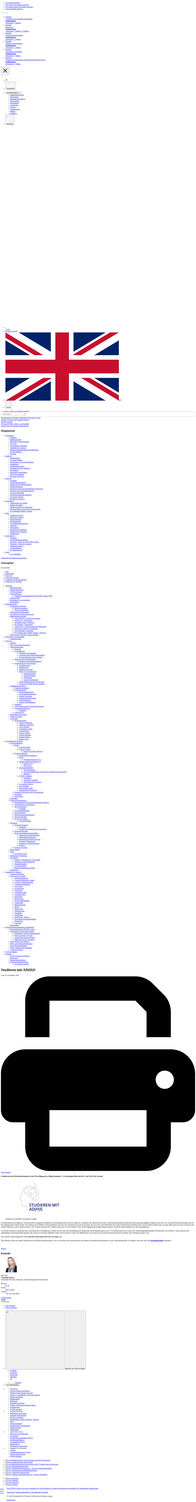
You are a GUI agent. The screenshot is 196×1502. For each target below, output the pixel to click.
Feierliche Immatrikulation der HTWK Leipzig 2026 (33, 596)
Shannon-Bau (19, 911)
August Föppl (24, 731)
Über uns (13, 444)
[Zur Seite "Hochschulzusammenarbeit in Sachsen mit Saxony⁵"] (17, 1472)
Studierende (14, 97)
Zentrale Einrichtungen (18, 800)
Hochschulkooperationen (19, 540)
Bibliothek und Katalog (18, 1413)
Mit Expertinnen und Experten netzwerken (25, 509)
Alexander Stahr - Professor (24, 622)
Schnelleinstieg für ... (13, 93)
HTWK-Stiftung (16, 1456)
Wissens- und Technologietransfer (22, 491)
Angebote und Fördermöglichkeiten (32, 655)
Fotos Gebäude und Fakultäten (21, 948)
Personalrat (14, 858)
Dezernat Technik (21, 848)
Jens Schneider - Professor (24, 631)
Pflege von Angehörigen (28, 672)
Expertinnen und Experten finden (22, 931)
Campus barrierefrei (17, 874)
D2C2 (21, 758)
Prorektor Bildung (21, 753)
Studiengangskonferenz (27, 698)
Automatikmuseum (21, 878)
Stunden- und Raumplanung (29, 843)
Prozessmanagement (26, 692)
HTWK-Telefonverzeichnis (20, 956)
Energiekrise (14, 602)
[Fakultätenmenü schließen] (5, 71)
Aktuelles (13, 438)
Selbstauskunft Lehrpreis (32, 782)
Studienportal (15, 1444)
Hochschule (9, 436)
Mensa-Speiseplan (16, 1397)
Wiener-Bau (19, 921)
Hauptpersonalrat (21, 864)
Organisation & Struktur (18, 446)
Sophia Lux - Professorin (23, 620)
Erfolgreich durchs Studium (20, 468)
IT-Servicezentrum (21, 819)
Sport (12, 1422)
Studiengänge (15, 458)
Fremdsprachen (15, 521)
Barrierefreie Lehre (26, 788)
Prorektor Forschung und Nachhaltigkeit (29, 792)
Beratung (27, 774)
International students (17, 99)
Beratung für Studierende (19, 1434)
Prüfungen (13, 1401)
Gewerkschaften (20, 866)
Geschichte (14, 719)
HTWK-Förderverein (17, 1454)
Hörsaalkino (14, 528)
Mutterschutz (23, 667)
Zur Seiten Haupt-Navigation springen (19, 7)
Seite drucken (10, 1306)
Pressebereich (15, 1407)
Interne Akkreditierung (27, 702)
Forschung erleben (16, 497)
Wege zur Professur (21, 610)
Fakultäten (13, 798)
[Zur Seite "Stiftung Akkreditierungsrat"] (26, 1475)
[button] (10, 86)
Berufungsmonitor (21, 608)
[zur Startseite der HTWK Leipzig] (15, 424)
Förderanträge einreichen (28, 755)
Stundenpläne (15, 1399)
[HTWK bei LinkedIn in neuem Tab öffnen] (11, 1480)
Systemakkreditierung (22, 708)
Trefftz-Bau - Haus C (22, 917)
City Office (19, 886)
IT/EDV (22, 845)
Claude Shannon (25, 735)
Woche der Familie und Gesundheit (31, 684)
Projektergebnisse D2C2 (32, 760)
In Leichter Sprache (22, 964)
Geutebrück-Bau (20, 893)
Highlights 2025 (16, 588)
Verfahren (22, 710)
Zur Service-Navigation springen (17, 5)
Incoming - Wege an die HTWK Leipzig (24, 542)
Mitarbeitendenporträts (18, 616)
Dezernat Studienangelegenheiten (26, 833)
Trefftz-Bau (19, 915)
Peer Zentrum (24, 786)
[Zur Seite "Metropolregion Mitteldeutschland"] (21, 1470)
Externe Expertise (25, 696)
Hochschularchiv (21, 807)
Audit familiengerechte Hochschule (31, 682)
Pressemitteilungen (16, 590)
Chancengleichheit (16, 647)
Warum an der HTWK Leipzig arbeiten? (24, 635)
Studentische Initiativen (18, 530)
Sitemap (45, 1492)
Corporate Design (16, 950)
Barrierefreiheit (36, 1492)
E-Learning (14, 1436)
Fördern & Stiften (16, 505)
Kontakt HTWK (11, 331)
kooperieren (9, 501)
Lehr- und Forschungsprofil (20, 645)
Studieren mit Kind (26, 670)
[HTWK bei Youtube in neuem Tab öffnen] (11, 1485)
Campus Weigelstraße (22, 884)
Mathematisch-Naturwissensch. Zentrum (24, 1420)
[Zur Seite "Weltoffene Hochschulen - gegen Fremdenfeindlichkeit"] (28, 1468)
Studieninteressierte (17, 95)
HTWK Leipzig (6, 422)
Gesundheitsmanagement (19, 523)
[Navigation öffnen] (2, 76)
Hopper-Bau (19, 899)
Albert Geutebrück (25, 723)
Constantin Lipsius (25, 729)
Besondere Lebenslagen (18, 472)
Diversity (18, 649)
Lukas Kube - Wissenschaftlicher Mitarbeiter (30, 627)
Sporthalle (18, 913)
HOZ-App (27, 766)
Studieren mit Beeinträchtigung (30, 661)
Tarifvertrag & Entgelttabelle (25, 862)
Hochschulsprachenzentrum (24, 815)
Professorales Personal (18, 606)
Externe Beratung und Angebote (30, 657)
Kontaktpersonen (16, 550)
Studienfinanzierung (17, 466)
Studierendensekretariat (27, 837)
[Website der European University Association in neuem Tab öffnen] (27, 1460)
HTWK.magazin (16, 592)
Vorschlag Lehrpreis (31, 780)
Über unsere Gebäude (18, 876)
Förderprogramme (16, 487)
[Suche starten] (25, 414)
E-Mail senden (6, 1298)
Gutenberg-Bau (20, 895)
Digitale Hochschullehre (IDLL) (21, 1438)
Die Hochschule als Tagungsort (21, 507)
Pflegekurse (28, 678)
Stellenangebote (15, 440)
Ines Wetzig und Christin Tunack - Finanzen (30, 633)
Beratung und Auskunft (27, 653)
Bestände (22, 809)
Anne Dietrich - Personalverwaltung (27, 618)
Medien (12, 111)
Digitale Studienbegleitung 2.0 (30, 762)
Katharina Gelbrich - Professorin (26, 629)
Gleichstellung (20, 651)
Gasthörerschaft (15, 639)
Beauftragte (14, 870)
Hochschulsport (15, 519)
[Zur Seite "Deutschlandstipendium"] (16, 1466)
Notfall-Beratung (30, 676)
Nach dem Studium (17, 474)
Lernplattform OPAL (17, 1442)
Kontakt (13, 454)
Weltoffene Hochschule (18, 715)
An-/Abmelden (15, 554)
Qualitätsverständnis (22, 688)
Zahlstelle (22, 827)
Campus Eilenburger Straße (24, 880)
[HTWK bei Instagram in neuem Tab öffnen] (12, 1478)
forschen (8, 478)
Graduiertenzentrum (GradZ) (20, 1452)
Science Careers (25, 749)
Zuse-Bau (18, 923)
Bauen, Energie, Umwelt (23, 935)
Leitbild (13, 643)
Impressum (14, 958)
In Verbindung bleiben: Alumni (21, 511)
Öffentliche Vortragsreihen (19, 442)
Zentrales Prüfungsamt (27, 841)
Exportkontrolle (24, 747)
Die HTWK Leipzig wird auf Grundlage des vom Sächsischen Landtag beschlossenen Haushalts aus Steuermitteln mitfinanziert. (53, 1488)
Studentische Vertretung (18, 532)
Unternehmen (15, 109)
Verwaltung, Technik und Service (22, 614)
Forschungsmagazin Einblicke (21, 495)
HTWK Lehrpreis (25, 776)
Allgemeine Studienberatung (29, 835)
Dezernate (13, 823)
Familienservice (24, 665)
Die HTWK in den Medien (19, 942)
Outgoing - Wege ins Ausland (20, 544)
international (9, 536)
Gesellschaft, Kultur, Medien (25, 938)
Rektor (17, 745)
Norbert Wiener (24, 737)
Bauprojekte (14, 925)
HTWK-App (28, 764)
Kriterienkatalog (25, 700)
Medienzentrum (20, 905)
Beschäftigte (14, 103)
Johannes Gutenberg (26, 725)
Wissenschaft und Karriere (19, 612)
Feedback (13, 113)
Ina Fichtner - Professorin (24, 625)
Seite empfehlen (11, 1308)
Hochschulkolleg (21, 817)
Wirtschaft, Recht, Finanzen (24, 940)
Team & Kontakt (25, 821)
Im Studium (14, 470)
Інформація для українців (20, 600)
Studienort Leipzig (16, 515)
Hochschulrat (15, 850)
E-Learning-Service (26, 784)
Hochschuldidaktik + (17, 1440)
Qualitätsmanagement (17, 686)
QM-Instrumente (20, 690)
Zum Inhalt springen (12, 3)
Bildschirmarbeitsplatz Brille (25, 868)
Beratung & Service (17, 476)
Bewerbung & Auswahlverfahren (22, 462)
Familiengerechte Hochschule (25, 663)
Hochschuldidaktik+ (26, 768)
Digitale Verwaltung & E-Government (32, 829)
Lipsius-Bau (19, 903)
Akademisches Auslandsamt (25, 805)
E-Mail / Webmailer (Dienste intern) (23, 1405)
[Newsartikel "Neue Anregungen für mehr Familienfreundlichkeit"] (32, 1464)
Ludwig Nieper (24, 733)
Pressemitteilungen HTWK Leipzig (22, 929)
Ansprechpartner (30, 674)
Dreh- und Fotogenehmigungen (21, 944)
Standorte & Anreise (17, 1403)
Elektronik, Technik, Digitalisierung (27, 933)
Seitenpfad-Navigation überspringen (14, 558)
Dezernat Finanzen (21, 825)
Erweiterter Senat (21, 854)
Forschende (14, 105)
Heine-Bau (18, 897)
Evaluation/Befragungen (28, 694)
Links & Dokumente (31, 680)
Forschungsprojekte (17, 493)
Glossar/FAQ (19, 712)
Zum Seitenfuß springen (14, 9)
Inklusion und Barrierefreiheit (25, 659)
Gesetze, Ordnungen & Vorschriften (27, 860)
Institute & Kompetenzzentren (20, 485)
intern (7, 552)
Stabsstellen (19, 796)
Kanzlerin (18, 794)
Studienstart (14, 464)
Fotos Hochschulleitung (18, 946)
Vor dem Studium (16, 460)
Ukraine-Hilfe (15, 598)
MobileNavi (11, 1500)
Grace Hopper (24, 727)
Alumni (12, 107)
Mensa (17, 907)
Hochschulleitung (16, 743)
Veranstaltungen (15, 548)
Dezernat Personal (21, 831)
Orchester (13, 526)
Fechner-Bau (19, 888)
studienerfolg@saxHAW (28, 790)
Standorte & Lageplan (18, 448)
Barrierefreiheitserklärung (19, 962)
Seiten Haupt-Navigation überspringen (14, 426)
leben (7, 513)
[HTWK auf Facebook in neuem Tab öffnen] (12, 1482)
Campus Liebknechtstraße (24, 882)
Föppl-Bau (18, 890)
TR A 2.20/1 (10, 1290)
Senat (12, 852)
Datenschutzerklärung (18, 960)
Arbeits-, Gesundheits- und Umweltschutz (25, 1395)
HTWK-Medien (16, 452)
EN (120, 400)
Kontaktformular (157, 1241)
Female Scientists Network (33, 751)
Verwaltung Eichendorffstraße (25, 919)
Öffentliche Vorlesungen (18, 1446)
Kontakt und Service (17, 499)
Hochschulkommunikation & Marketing (24, 450)
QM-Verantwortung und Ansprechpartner (29, 706)
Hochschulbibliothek (22, 811)
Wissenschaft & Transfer (18, 503)
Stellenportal (14, 534)
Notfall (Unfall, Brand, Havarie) (21, 1393)
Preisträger (27, 778)
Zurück (3, 1248)
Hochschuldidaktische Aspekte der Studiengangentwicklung (45, 772)
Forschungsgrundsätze (18, 483)
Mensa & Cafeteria (16, 517)
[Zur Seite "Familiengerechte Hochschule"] (19, 1462)
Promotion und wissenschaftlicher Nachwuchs (26, 489)
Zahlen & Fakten (16, 717)
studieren (8, 456)
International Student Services (29, 839)
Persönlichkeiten (20, 721)
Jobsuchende (14, 101)
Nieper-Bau (19, 909)
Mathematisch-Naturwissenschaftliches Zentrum (32, 803)
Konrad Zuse (23, 739)
